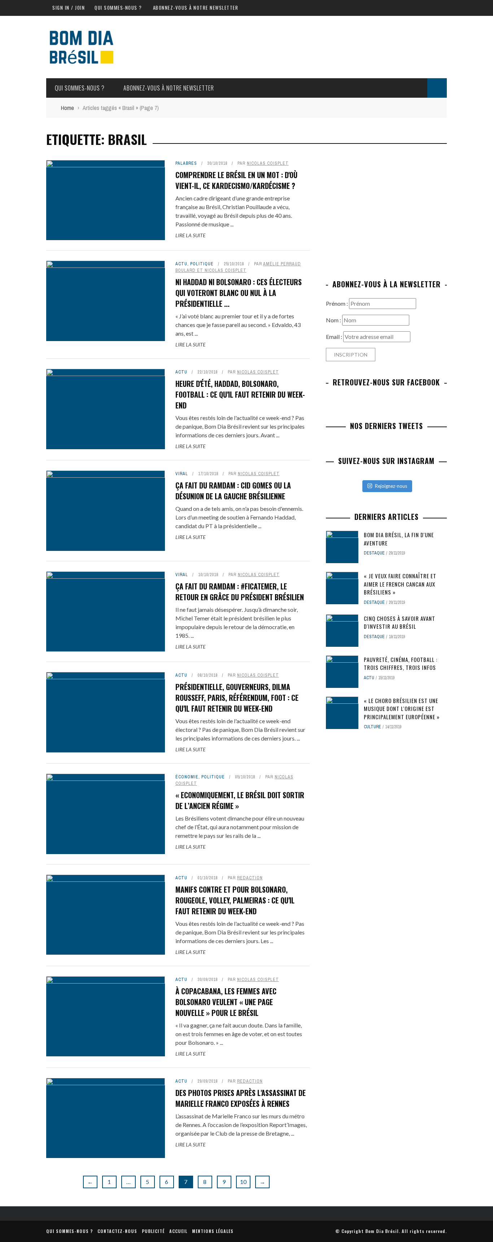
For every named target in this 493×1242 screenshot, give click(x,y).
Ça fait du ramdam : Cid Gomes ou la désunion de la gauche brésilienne (233, 490)
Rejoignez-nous (391, 486)
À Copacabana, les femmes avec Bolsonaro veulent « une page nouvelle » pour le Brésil (225, 1002)
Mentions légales (213, 1231)
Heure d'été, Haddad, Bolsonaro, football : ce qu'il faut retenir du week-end (240, 394)
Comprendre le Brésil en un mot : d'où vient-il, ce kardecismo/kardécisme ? (236, 180)
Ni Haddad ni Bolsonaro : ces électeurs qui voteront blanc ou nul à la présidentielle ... (238, 293)
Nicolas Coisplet (268, 163)
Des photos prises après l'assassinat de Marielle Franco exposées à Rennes (240, 1098)
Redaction (250, 878)
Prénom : (337, 303)
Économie (186, 777)
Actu (181, 264)
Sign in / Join (68, 7)
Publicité (153, 1231)
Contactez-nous (117, 1231)
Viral (181, 474)
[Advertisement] (386, 210)
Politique (202, 264)
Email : (334, 336)
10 (243, 1181)
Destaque (374, 553)
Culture (372, 727)
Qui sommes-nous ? (118, 7)
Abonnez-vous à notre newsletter (196, 7)
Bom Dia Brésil (382, 1231)
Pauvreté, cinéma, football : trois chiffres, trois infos (400, 663)
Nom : (334, 320)
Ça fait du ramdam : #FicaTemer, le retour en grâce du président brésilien (239, 591)
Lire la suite (190, 235)
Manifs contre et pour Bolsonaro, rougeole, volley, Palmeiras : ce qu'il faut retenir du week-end (235, 900)
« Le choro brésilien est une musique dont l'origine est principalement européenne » (402, 709)
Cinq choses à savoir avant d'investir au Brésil (399, 622)
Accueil (178, 1231)
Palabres (186, 163)
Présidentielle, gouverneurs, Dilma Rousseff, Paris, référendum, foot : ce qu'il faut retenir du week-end (236, 697)
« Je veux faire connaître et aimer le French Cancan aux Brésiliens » (400, 584)
